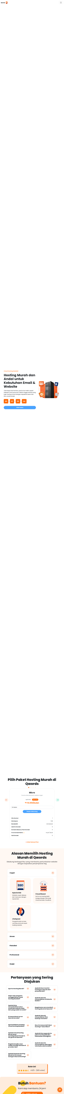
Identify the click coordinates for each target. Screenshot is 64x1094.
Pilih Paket (19, 407)
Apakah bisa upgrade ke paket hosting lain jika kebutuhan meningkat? (43, 1034)
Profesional (14, 955)
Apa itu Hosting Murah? (16, 989)
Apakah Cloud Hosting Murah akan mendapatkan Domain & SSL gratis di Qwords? (16, 1035)
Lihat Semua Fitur (33, 842)
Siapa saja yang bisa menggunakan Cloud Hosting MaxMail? (15, 997)
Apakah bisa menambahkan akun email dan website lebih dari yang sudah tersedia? (17, 1007)
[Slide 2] (30, 787)
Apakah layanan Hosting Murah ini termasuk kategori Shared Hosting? (17, 1055)
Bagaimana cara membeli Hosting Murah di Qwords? (44, 1008)
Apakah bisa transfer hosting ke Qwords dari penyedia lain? (43, 989)
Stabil (12, 964)
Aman (12, 936)
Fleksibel (13, 945)
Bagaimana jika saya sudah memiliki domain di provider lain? (17, 1045)
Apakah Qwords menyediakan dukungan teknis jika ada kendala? (43, 1044)
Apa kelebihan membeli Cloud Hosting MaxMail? (16, 1025)
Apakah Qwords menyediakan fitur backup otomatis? (41, 1017)
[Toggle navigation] (61, 2)
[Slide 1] (28, 787)
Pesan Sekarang (32, 811)
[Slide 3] (33, 787)
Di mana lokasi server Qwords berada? (15, 1017)
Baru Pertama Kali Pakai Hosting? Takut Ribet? (43, 1026)
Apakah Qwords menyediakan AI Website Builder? (43, 999)
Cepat (12, 873)
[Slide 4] (35, 787)
